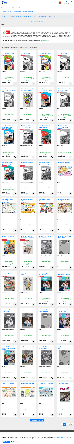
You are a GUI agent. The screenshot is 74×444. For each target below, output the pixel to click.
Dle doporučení (5, 47)
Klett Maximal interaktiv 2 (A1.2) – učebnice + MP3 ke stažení (45, 90)
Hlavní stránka (7, 16)
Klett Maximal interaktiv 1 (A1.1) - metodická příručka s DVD (9, 90)
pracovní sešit (23, 71)
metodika (4, 108)
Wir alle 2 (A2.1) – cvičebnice (27, 310)
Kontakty (30, 11)
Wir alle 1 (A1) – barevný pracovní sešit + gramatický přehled (27, 238)
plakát (58, 182)
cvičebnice (59, 71)
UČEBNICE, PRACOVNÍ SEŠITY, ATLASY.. (22, 16)
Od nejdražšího (33, 47)
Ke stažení (3, 11)
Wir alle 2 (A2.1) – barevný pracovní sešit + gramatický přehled (64, 274)
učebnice (4, 71)
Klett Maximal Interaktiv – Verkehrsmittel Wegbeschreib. (8, 201)
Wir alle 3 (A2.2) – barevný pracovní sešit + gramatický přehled (9, 348)
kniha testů (59, 255)
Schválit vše (6, 441)
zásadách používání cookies (63, 437)
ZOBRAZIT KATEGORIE (37, 21)
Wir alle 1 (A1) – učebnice (8, 236)
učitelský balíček (23, 108)
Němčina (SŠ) (47, 16)
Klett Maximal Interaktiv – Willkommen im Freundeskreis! (27, 201)
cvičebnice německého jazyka (26, 145)
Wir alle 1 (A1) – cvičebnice (8, 273)
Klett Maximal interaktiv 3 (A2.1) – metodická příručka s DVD (46, 164)
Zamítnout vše (14, 441)
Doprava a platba (17, 11)
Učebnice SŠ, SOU (38, 16)
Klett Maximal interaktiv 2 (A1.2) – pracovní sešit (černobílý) (64, 90)
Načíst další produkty (37, 420)
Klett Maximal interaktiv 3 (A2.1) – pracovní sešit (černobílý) (64, 127)
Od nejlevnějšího (24, 47)
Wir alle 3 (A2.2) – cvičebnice (28, 346)
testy (40, 329)
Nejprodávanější (14, 47)
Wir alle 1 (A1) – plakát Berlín (46, 383)
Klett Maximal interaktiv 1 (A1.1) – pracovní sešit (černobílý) (27, 53)
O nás (9, 11)
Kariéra (25, 11)
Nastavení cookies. (44, 438)
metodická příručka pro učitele (45, 255)
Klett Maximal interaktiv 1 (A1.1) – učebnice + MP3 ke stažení (8, 53)
